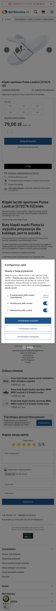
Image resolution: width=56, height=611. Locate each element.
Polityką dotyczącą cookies (24, 278)
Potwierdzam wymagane (28, 336)
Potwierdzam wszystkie (28, 321)
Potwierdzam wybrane (28, 328)
